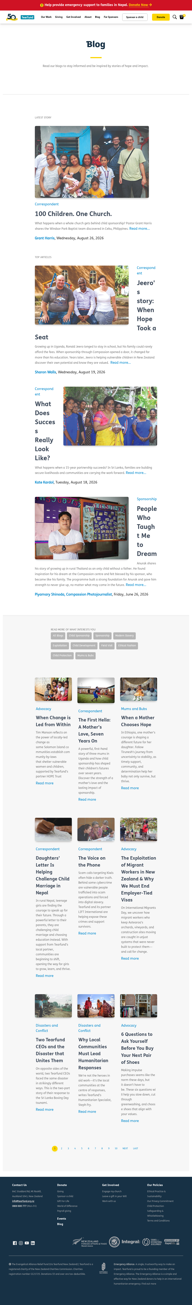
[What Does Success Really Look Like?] (110, 416)
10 (116, 1149)
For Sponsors (111, 17)
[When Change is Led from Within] (53, 689)
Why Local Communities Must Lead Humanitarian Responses (93, 1054)
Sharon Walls (45, 372)
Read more (44, 783)
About (88, 17)
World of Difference (67, 1206)
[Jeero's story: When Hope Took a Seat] (82, 295)
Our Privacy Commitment (160, 1201)
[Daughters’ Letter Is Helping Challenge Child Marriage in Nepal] (53, 829)
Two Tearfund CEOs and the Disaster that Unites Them (50, 1050)
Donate (161, 17)
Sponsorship (147, 499)
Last (135, 1149)
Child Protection (155, 1206)
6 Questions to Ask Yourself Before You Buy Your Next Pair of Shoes (137, 1048)
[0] (182, 17)
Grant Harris (45, 238)
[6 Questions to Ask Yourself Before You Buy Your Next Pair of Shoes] (138, 1005)
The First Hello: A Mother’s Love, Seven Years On (94, 730)
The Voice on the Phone (92, 862)
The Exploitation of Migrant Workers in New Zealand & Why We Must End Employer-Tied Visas (138, 879)
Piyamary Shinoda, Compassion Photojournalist (73, 594)
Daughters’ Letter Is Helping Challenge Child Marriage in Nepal (53, 876)
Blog (97, 17)
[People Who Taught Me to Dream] (82, 528)
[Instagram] (20, 1243)
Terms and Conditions (158, 1221)
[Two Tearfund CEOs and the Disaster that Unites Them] (53, 1005)
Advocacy (43, 709)
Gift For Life (63, 1201)
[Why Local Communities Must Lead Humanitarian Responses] (96, 1005)
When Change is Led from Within (53, 721)
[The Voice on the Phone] (96, 829)
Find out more (149, 1284)
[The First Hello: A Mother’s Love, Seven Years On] (96, 690)
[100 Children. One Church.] (92, 162)
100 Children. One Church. (73, 214)
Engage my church (112, 1192)
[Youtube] (26, 1243)
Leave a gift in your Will (114, 1196)
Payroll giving (64, 1211)
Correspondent (47, 204)
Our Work (46, 17)
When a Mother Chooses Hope (137, 721)
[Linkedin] (32, 1243)
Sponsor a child (134, 17)
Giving (59, 17)
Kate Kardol (44, 482)
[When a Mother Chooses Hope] (138, 689)
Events (61, 1219)
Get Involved (73, 17)
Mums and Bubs (134, 709)
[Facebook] (14, 1243)
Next (125, 1149)
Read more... (139, 229)
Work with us (109, 1201)
